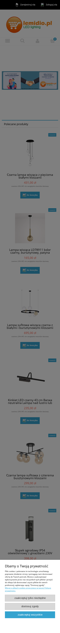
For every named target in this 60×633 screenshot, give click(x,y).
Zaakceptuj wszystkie (30, 614)
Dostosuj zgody (30, 606)
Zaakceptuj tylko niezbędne (30, 598)
